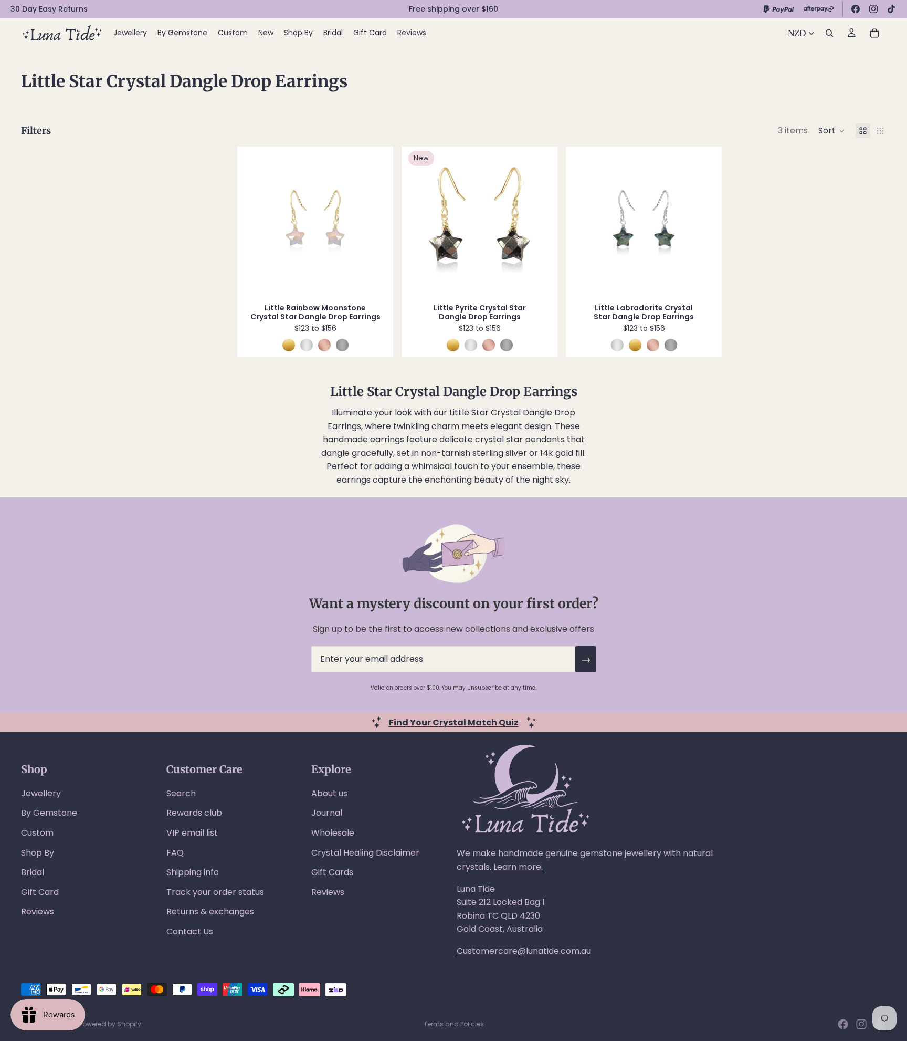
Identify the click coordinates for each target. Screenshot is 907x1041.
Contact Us (189, 931)
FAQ (175, 853)
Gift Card (40, 892)
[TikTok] (891, 9)
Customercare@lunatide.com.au (524, 951)
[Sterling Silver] (306, 345)
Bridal (32, 872)
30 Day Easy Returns (49, 9)
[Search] (829, 33)
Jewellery (41, 793)
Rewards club (194, 813)
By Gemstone (49, 813)
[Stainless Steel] (342, 345)
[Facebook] (855, 9)
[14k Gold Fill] (288, 345)
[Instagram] (873, 9)
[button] (831, 130)
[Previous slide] (255, 222)
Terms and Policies (454, 1023)
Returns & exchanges (210, 911)
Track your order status (215, 892)
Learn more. (518, 867)
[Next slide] (375, 222)
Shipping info (192, 872)
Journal (326, 813)
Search (181, 793)
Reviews (37, 911)
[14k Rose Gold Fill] (324, 345)
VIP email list (192, 833)
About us (329, 793)
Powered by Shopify (110, 1023)
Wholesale (332, 833)
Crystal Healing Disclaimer (365, 853)
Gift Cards (332, 872)
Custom (37, 833)
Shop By (37, 853)
